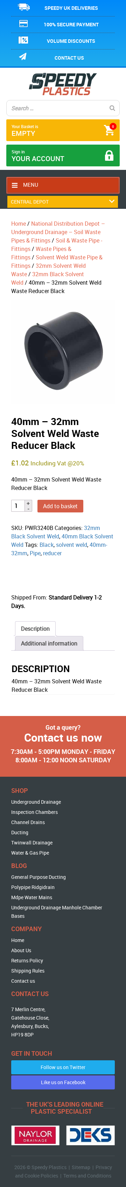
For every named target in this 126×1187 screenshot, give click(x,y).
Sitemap (81, 1167)
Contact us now (63, 737)
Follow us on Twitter (63, 1067)
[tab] (35, 628)
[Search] (112, 108)
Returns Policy (27, 960)
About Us (21, 950)
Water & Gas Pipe (30, 852)
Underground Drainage (36, 801)
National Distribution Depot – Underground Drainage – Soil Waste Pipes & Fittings (58, 232)
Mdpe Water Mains (31, 897)
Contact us (69, 57)
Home (18, 223)
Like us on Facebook (63, 1082)
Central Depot (30, 201)
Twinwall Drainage (31, 842)
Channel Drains (28, 822)
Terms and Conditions (87, 1175)
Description (35, 628)
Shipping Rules (27, 970)
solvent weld (71, 545)
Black (47, 545)
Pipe (35, 553)
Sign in (38, 156)
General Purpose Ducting (38, 877)
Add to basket (60, 506)
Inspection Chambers (34, 812)
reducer (52, 553)
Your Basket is (63, 131)
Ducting (19, 832)
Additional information (49, 643)
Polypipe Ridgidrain (33, 887)
